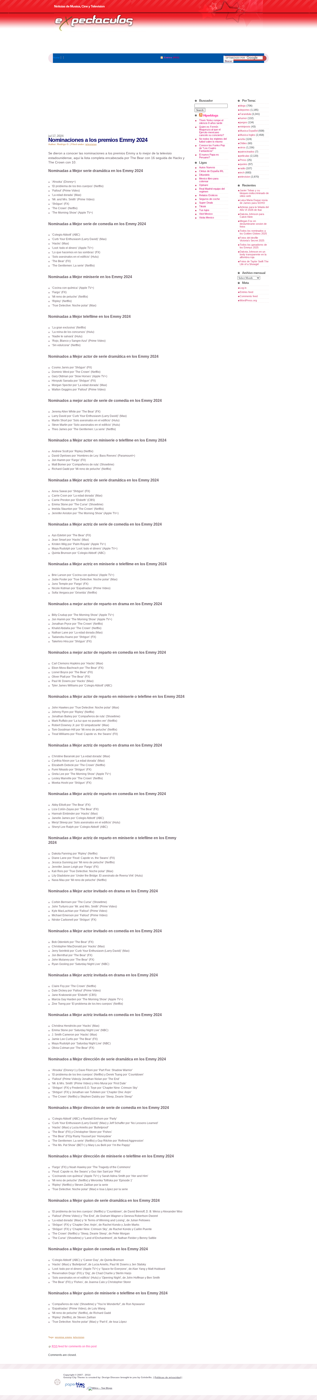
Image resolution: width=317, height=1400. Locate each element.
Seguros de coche (209, 199)
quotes (243, 164)
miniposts (245, 126)
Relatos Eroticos (208, 195)
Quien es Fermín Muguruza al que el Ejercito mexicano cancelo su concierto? (211, 130)
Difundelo (204, 174)
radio (242, 168)
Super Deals (206, 202)
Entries (168, 57)
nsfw (242, 139)
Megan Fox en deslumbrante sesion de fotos (253, 224)
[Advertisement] (158, 42)
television (91, 144)
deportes (245, 109)
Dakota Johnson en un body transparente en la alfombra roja (253, 254)
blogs (243, 105)
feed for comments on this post (74, 1346)
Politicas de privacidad (168, 1377)
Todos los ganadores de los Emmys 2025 (253, 246)
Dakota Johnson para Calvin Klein (252, 215)
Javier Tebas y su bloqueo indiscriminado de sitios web (254, 193)
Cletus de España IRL (211, 171)
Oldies (243, 143)
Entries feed (246, 292)
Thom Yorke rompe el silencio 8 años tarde (211, 121)
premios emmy (63, 1337)
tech (242, 172)
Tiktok (202, 206)
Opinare (203, 185)
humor (243, 118)
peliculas (244, 155)
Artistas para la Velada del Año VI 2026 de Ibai (254, 208)
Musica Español (249, 130)
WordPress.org (248, 300)
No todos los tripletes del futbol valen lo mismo (213, 140)
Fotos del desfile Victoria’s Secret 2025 (252, 239)
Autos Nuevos (207, 167)
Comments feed (249, 296)
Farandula (245, 114)
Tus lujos (204, 210)
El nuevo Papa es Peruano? (209, 156)
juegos (243, 122)
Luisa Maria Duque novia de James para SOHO (254, 201)
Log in (243, 287)
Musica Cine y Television (100, 22)
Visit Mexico (206, 213)
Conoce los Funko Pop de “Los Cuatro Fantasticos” (212, 148)
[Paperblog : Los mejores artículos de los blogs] (75, 1388)
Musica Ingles (247, 134)
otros (243, 147)
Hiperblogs (210, 115)
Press (243, 160)
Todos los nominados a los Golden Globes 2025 (253, 232)
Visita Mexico (206, 217)
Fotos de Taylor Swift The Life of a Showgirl (254, 263)
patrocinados (247, 151)
